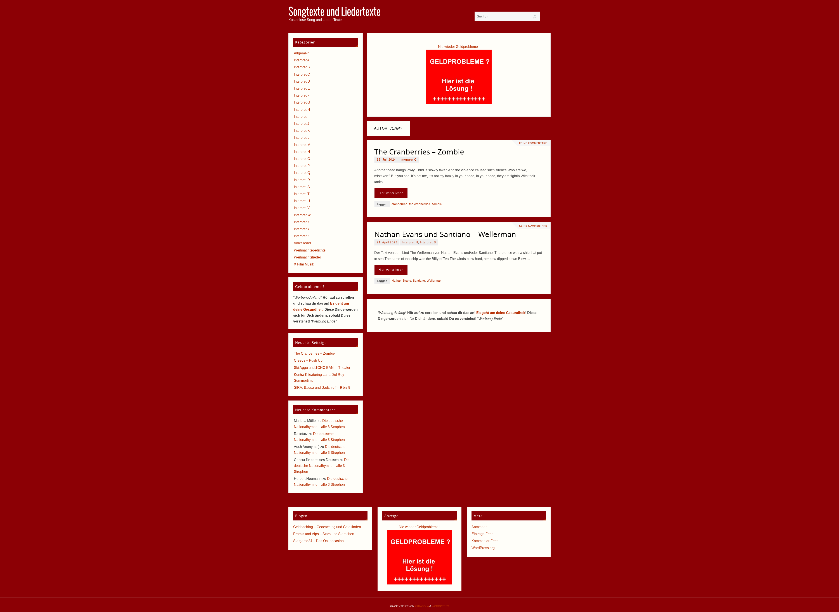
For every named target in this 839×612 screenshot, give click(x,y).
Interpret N (410, 242)
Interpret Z (302, 236)
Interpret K (302, 130)
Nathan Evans (401, 280)
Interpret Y (302, 229)
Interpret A (302, 60)
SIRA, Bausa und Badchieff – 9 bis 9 (322, 387)
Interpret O (302, 159)
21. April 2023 (387, 242)
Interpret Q (302, 173)
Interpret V (302, 208)
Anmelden (479, 527)
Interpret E (302, 88)
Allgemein (302, 53)
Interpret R (302, 180)
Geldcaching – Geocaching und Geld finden (327, 527)
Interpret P (302, 166)
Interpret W (302, 215)
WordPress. (441, 606)
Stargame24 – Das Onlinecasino (318, 541)
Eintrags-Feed (483, 534)
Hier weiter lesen (391, 193)
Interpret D (302, 81)
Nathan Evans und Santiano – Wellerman (445, 234)
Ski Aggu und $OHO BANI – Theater (322, 367)
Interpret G (302, 102)
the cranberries (419, 204)
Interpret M (302, 145)
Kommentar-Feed (485, 541)
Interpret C (408, 159)
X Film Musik (304, 264)
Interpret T (302, 194)
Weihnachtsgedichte (310, 250)
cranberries (399, 204)
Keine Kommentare (533, 143)
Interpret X (302, 222)
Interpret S (428, 242)
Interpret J (301, 123)
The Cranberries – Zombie (419, 152)
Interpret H (302, 109)
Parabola (422, 606)
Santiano (419, 280)
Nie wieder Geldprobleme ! (459, 47)
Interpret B (302, 67)
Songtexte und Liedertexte (334, 12)
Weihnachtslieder (307, 257)
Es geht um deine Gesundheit (500, 313)
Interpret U (302, 201)
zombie (437, 204)
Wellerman (434, 280)
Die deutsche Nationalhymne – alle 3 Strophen (322, 465)
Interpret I (301, 116)
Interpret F (302, 95)
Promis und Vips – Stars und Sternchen (323, 534)
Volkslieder (302, 243)
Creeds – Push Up (308, 360)
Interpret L (301, 137)
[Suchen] (534, 17)
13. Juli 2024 (386, 159)
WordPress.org (483, 548)
